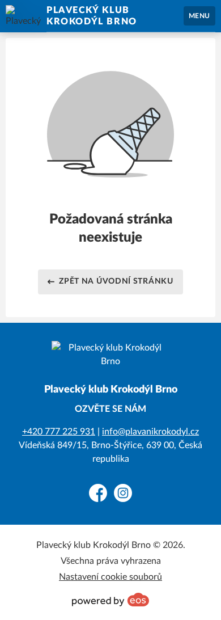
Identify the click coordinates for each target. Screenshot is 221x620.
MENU (199, 15)
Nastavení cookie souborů (110, 576)
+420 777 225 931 (58, 431)
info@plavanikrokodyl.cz (150, 431)
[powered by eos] (110, 599)
